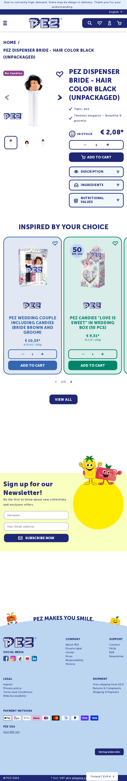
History (70, 663)
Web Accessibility (14, 695)
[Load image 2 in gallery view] (26, 142)
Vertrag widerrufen (109, 751)
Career (70, 652)
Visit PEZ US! (11, 732)
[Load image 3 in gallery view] (42, 142)
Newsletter (116, 656)
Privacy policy (12, 688)
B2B (111, 652)
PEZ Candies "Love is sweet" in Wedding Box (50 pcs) (93, 323)
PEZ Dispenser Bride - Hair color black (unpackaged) (48, 54)
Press (69, 656)
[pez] (13, 125)
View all (63, 399)
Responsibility (75, 660)
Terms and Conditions (17, 692)
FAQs (112, 648)
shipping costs (81, 778)
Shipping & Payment (106, 692)
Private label (74, 648)
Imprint (8, 684)
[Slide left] (7, 97)
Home (9, 42)
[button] (5, 23)
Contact (114, 644)
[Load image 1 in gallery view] (10, 142)
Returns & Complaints (107, 688)
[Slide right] (60, 97)
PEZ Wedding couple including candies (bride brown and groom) (32, 325)
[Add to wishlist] (60, 74)
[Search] (90, 23)
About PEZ (72, 644)
